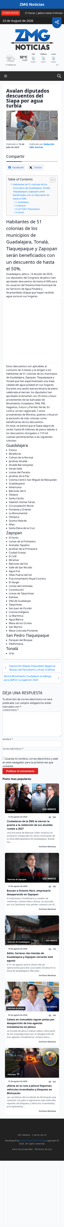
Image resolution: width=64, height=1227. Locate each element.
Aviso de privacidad (22, 1149)
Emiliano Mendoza (47, 846)
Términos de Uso (43, 1149)
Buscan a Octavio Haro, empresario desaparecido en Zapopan (29, 892)
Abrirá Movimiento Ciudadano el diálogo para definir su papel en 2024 (27, 678)
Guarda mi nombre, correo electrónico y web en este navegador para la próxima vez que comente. (30, 762)
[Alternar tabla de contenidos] (51, 179)
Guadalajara (23, 202)
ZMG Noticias (32, 4)
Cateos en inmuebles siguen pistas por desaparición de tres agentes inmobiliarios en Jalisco (31, 1023)
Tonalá (21, 212)
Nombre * (7, 739)
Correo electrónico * (12, 748)
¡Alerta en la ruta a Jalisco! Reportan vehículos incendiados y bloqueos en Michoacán (29, 1089)
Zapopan (22, 205)
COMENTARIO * (10, 710)
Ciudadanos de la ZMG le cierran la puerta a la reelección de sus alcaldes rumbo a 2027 (30, 825)
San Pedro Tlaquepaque (29, 209)
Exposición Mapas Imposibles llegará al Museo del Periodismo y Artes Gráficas (32, 667)
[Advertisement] (32, 331)
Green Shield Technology (33, 1140)
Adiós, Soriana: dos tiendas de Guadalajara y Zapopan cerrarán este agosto (30, 956)
